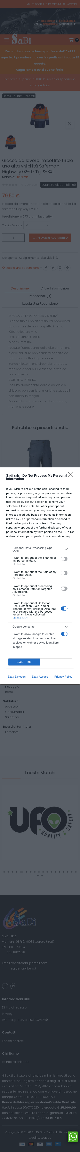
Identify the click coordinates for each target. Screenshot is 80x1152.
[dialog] (40, 576)
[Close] (72, 476)
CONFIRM (24, 661)
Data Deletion (17, 676)
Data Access (40, 676)
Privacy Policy (63, 676)
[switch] (64, 559)
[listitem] (40, 549)
